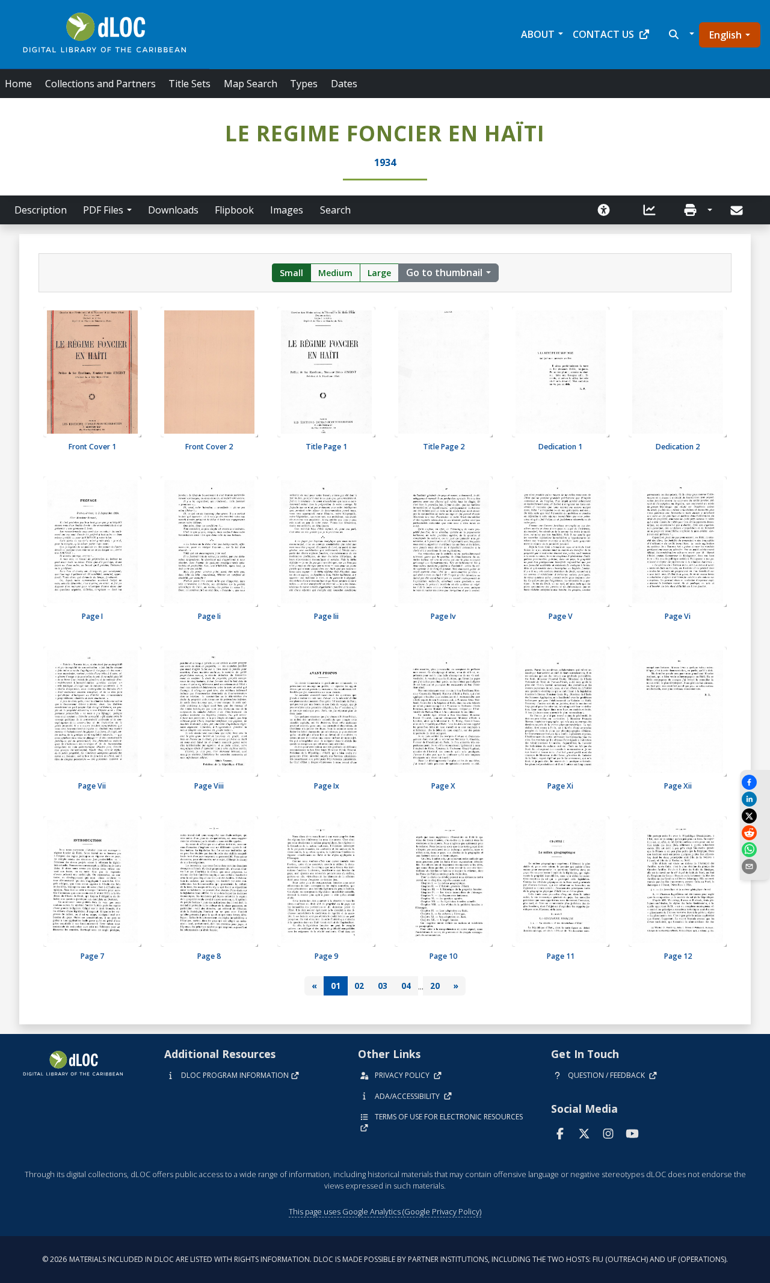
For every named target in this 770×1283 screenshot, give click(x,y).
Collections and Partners (100, 83)
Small (291, 272)
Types (304, 83)
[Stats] (650, 210)
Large (379, 272)
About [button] (538, 34)
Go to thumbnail (444, 272)
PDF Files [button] (103, 210)
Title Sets (189, 83)
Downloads (173, 210)
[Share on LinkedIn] (755, 799)
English (725, 35)
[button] (680, 34)
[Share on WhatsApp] (755, 849)
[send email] (755, 866)
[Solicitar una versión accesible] (604, 210)
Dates (344, 83)
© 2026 (385, 1259)
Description (40, 210)
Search (335, 210)
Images (286, 210)
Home (18, 83)
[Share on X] (755, 815)
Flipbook (234, 210)
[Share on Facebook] (755, 782)
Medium (335, 272)
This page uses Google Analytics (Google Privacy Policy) (385, 1211)
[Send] (738, 210)
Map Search (250, 83)
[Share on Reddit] (755, 832)
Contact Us (603, 34)
